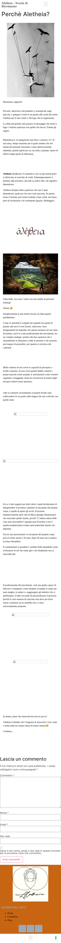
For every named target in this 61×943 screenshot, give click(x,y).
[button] (46, 3)
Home (10, 913)
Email (4, 824)
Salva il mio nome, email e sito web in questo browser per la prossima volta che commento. (30, 852)
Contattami (12, 916)
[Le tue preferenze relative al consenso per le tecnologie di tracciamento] (56, 938)
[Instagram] (38, 928)
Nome (4, 813)
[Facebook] (22, 928)
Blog (9, 920)
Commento (7, 775)
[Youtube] (30, 928)
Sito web (5, 836)
